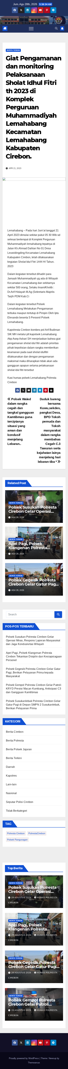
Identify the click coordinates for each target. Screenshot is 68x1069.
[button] (56, 28)
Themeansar (34, 1062)
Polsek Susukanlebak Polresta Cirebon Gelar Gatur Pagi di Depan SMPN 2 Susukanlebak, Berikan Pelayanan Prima (33, 705)
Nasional (11, 793)
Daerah (10, 766)
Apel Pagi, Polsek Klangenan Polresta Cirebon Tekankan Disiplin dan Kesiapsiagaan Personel (34, 656)
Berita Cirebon (14, 731)
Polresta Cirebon (16, 833)
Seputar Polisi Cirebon (19, 802)
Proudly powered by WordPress (24, 1058)
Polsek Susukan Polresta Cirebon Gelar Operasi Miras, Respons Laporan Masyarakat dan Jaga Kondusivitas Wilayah (33, 640)
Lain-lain (11, 784)
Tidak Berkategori (16, 810)
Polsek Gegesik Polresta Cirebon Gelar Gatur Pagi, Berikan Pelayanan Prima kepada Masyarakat (33, 672)
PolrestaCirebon (36, 833)
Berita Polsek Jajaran (19, 749)
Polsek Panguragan (17, 839)
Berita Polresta (15, 740)
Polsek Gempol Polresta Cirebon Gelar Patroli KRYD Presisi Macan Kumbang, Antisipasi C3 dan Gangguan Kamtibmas (33, 689)
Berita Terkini (13, 50)
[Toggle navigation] (31, 28)
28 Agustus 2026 (21, 897)
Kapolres (11, 775)
